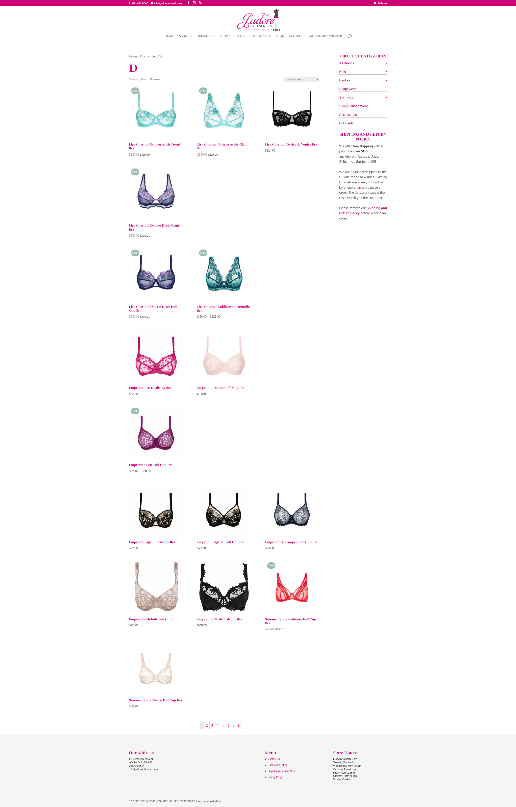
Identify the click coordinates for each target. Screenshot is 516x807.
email (361, 187)
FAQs (280, 36)
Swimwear (346, 97)
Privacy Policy (275, 777)
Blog (241, 36)
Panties (344, 80)
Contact (296, 36)
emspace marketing (209, 801)
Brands (204, 36)
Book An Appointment (325, 36)
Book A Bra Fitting (277, 764)
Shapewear (347, 89)
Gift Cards (346, 123)
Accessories (348, 114)
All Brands (346, 63)
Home (169, 36)
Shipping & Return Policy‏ (281, 771)
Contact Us (274, 758)
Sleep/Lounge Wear (353, 106)
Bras (342, 72)
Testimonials (260, 36)
